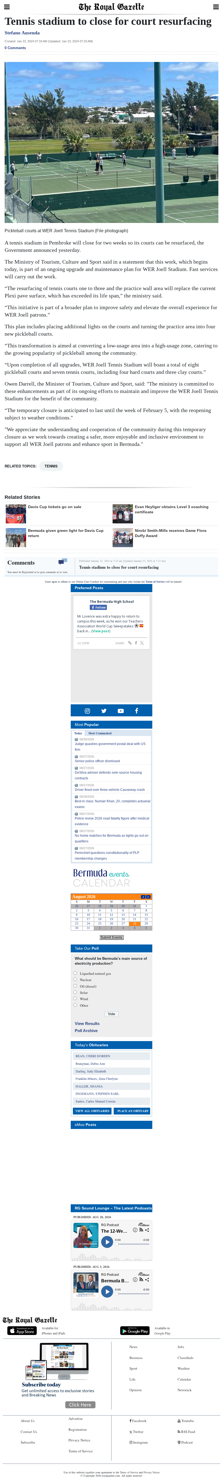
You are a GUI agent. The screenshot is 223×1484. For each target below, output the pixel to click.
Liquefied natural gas (95, 973)
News (133, 1346)
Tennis (51, 466)
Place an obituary (133, 1111)
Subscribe (28, 1442)
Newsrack (185, 1389)
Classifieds (185, 1357)
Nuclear (85, 979)
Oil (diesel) (88, 986)
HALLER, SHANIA (89, 1086)
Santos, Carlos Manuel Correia (95, 1101)
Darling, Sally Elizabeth (91, 1071)
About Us (28, 1420)
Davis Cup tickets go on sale (54, 507)
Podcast (187, 1442)
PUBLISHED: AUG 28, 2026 (92, 1217)
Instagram (140, 1442)
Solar (84, 992)
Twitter (137, 1431)
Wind (84, 998)
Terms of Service (155, 581)
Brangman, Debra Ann (90, 1063)
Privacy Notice (79, 1440)
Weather (184, 1368)
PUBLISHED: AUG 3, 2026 (91, 1267)
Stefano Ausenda (22, 32)
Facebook (139, 1420)
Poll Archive (86, 1030)
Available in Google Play (162, 1330)
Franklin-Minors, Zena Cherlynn (97, 1078)
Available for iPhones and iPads (53, 1330)
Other (84, 1005)
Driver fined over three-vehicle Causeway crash (110, 790)
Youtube (187, 1420)
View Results (87, 1023)
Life (132, 1379)
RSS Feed (187, 1431)
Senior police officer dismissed (97, 761)
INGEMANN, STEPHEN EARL (97, 1093)
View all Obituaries (92, 1111)
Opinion (135, 1389)
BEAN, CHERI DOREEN (93, 1056)
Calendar (184, 1379)
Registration (78, 1429)
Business (136, 1357)
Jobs (181, 1346)
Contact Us (29, 1431)
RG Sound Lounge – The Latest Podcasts (113, 1208)
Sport (133, 1368)
